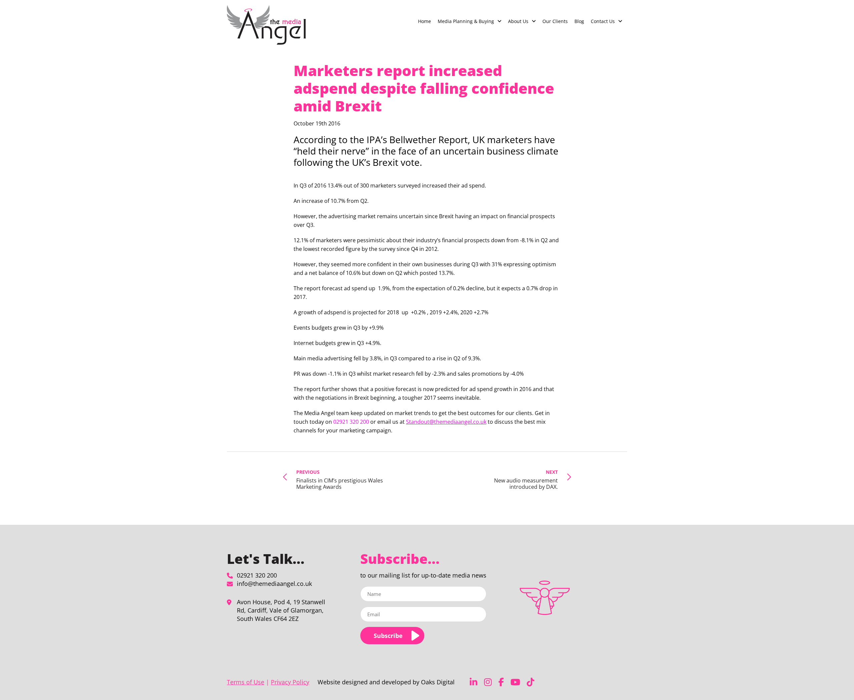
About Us (518, 21)
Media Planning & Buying (466, 21)
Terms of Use (245, 682)
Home (424, 21)
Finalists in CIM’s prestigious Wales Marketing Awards (339, 479)
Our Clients (555, 21)
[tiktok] (530, 682)
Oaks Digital (438, 682)
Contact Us (603, 21)
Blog (579, 21)
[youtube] (515, 682)
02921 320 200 (257, 575)
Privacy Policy (290, 682)
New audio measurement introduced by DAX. (526, 479)
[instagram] (488, 682)
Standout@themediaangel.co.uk (446, 421)
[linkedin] (473, 682)
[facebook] (501, 682)
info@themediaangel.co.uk (274, 584)
